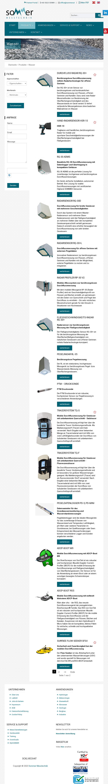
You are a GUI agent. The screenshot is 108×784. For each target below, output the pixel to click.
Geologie (62, 708)
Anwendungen (45, 25)
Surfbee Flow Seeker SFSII (72, 641)
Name (9, 123)
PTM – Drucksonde (68, 384)
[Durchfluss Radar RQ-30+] (44, 80)
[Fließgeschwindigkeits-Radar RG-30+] (44, 324)
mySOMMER (14, 743)
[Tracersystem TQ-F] (44, 467)
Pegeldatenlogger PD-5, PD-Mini (75, 503)
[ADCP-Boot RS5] (44, 596)
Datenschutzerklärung (20, 711)
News (89, 25)
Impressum (16, 705)
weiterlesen (65, 114)
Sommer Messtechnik (38, 766)
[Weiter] (65, 671)
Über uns (15, 695)
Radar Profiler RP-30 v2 (71, 277)
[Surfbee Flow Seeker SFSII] (44, 650)
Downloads (14, 740)
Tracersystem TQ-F (68, 453)
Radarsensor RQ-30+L (69, 243)
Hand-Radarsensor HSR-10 (72, 120)
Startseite (12, 65)
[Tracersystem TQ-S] (44, 429)
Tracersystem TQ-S (68, 410)
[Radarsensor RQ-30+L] (44, 250)
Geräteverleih (15, 733)
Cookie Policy (17, 714)
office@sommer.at (67, 3)
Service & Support (70, 25)
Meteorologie (64, 698)
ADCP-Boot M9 (65, 548)
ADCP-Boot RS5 (65, 590)
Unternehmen (16, 32)
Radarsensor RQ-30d (69, 201)
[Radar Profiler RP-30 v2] (44, 287)
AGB (13, 708)
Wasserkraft (63, 701)
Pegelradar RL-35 (67, 354)
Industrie (62, 714)
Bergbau (62, 711)
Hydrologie (63, 695)
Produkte (26, 25)
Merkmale (11, 90)
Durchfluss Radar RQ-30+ (72, 73)
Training (13, 736)
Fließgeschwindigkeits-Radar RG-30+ (75, 318)
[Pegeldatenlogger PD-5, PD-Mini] (44, 509)
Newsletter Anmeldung (65, 734)
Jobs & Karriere (17, 701)
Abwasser (63, 705)
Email (9, 132)
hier (63, 747)
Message (11, 141)
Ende (72, 672)
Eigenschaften (13, 79)
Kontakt (35, 32)
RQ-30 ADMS (63, 157)
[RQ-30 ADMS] (44, 167)
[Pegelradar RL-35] (44, 366)
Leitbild (14, 698)
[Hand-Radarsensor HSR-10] (44, 128)
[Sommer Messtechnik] (28, 14)
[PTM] (44, 390)
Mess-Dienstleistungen (18, 730)
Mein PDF (84, 2)
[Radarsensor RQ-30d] (44, 210)
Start (12, 25)
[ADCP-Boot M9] (44, 557)
